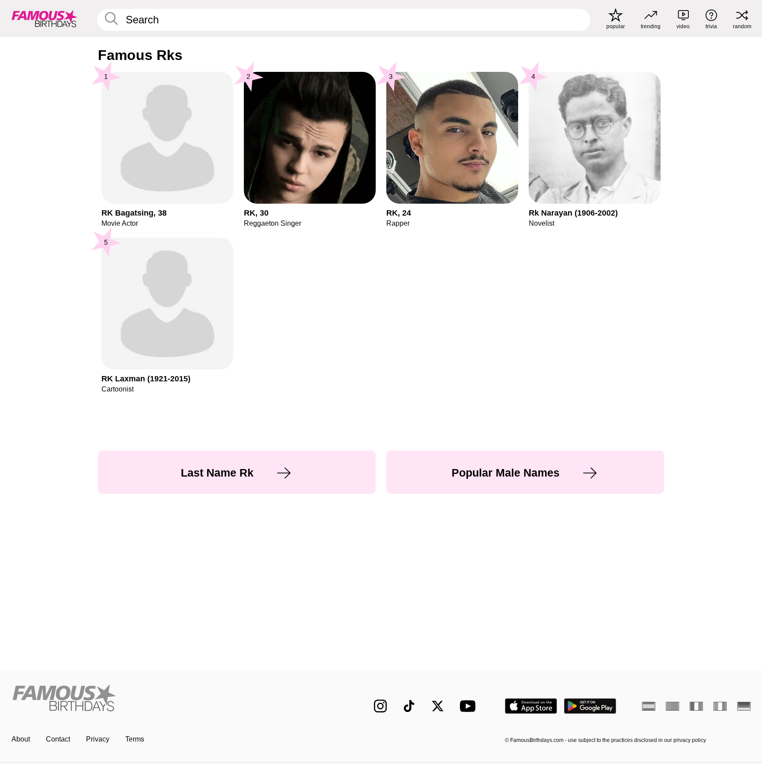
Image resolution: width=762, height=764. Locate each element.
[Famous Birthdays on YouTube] (469, 706)
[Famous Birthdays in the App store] (531, 706)
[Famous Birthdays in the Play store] (590, 706)
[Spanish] (648, 706)
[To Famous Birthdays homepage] (44, 18)
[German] (744, 706)
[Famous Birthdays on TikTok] (409, 706)
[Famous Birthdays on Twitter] (437, 706)
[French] (696, 706)
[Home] (174, 699)
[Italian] (720, 706)
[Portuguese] (672, 706)
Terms (134, 739)
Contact (58, 739)
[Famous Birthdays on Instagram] (380, 706)
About (20, 739)
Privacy (97, 739)
